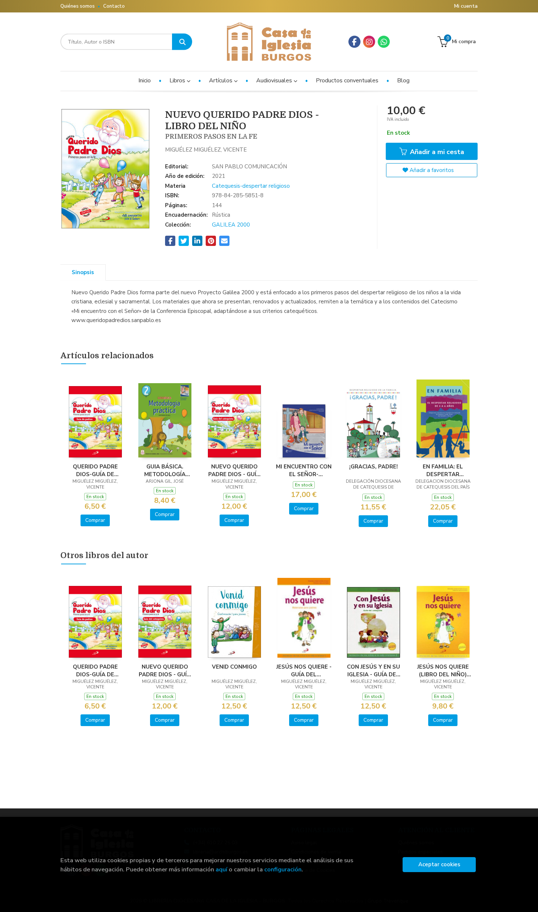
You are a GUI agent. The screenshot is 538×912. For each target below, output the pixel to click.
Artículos (221, 80)
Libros (178, 80)
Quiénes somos (77, 6)
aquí (221, 869)
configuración (283, 869)
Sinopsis (83, 272)
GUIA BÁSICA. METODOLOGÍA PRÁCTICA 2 (165, 470)
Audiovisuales (275, 80)
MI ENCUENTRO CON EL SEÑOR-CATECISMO (304, 470)
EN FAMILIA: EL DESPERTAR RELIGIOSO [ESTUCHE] (443, 470)
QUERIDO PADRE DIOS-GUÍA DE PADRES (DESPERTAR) (95, 470)
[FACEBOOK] (354, 42)
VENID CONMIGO (234, 666)
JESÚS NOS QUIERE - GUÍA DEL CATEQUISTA (304, 670)
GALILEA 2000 (231, 224)
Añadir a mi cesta (436, 151)
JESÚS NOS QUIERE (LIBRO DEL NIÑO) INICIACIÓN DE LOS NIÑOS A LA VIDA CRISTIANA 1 (443, 670)
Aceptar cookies (439, 864)
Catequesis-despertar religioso (251, 186)
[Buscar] (182, 42)
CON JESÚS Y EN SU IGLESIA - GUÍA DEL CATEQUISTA (373, 670)
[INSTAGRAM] (369, 42)
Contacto (114, 6)
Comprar (95, 520)
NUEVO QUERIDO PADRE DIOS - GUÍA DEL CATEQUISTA (234, 470)
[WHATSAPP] (384, 42)
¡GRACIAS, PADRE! (373, 466)
